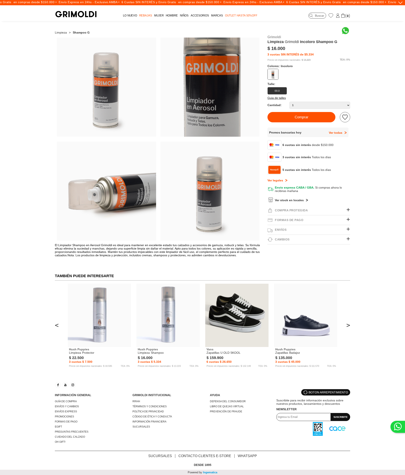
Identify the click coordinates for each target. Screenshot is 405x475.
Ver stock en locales (289, 200)
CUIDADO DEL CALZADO (70, 436)
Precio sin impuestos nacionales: (284, 60)
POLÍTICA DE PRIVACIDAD (148, 411)
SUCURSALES (141, 426)
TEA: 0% (345, 59)
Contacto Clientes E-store (204, 456)
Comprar (301, 117)
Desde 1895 (202, 465)
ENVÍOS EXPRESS (66, 411)
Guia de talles (276, 98)
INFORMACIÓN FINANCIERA (149, 421)
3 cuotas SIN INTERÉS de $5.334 (290, 54)
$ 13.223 (306, 60)
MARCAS (217, 15)
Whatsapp (247, 456)
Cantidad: (274, 105)
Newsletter (286, 409)
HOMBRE (172, 15)
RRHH (136, 401)
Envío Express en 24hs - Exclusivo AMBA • (82, 2)
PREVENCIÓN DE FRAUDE (226, 411)
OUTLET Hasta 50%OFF (241, 15)
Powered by (202, 472)
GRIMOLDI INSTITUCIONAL (151, 395)
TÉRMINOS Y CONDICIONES (149, 406)
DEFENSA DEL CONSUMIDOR (228, 401)
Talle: (271, 84)
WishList (331, 15)
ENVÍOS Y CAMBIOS (67, 406)
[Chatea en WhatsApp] (345, 30)
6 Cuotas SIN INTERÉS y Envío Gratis (142, 2)
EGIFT (58, 426)
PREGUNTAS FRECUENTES (71, 431)
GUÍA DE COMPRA (66, 401)
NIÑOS (184, 15)
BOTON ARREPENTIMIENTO (328, 392)
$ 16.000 (276, 48)
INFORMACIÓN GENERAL (73, 395)
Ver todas (335, 132)
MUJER (159, 15)
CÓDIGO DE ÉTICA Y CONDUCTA (152, 416)
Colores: (280, 66)
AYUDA (215, 395)
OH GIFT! (60, 441)
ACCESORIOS (200, 15)
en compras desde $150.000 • (28, 2)
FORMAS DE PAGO (66, 421)
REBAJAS (145, 15)
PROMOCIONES (64, 416)
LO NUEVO (130, 15)
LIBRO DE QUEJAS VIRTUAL (227, 406)
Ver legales (275, 180)
